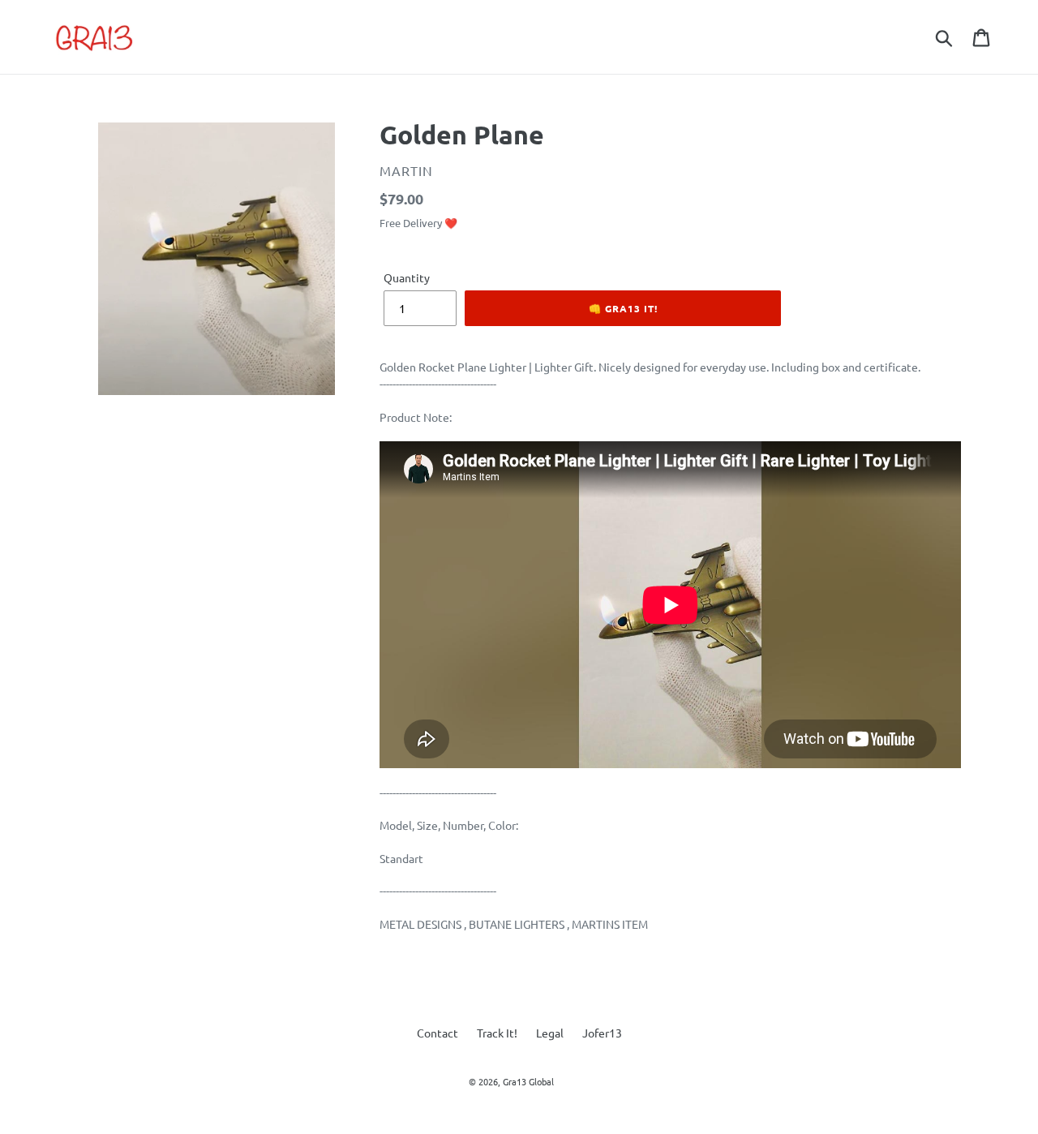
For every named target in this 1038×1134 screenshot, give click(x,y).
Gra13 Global (528, 1081)
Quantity (407, 277)
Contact (437, 1032)
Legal (550, 1032)
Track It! (497, 1032)
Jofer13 (602, 1032)
